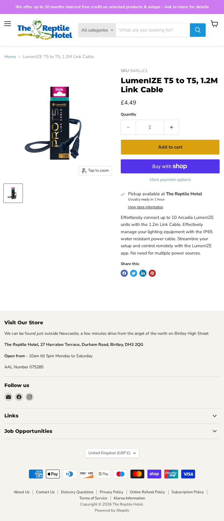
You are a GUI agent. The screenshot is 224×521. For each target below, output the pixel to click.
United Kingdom (109, 453)
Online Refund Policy (147, 492)
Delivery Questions (77, 492)
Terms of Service (93, 498)
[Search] (198, 30)
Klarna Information (129, 498)
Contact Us (45, 492)
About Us (21, 492)
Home (10, 56)
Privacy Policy (111, 492)
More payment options (170, 179)
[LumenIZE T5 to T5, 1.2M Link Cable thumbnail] (13, 193)
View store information (145, 207)
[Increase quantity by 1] (171, 127)
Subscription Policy (188, 492)
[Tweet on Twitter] (133, 273)
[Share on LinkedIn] (142, 273)
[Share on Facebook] (124, 273)
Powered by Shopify (112, 510)
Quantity (128, 114)
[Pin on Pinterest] (152, 273)
